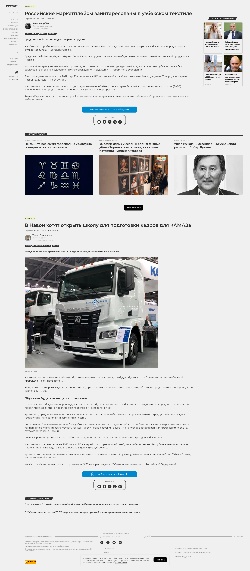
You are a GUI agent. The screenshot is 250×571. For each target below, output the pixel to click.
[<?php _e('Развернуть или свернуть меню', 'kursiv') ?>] (16, 72)
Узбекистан (13, 79)
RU (9, 13)
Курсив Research (11, 38)
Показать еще (134, 208)
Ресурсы (14, 32)
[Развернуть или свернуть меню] (17, 52)
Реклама (14, 62)
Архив (106, 553)
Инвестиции (13, 26)
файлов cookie (121, 563)
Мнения (14, 35)
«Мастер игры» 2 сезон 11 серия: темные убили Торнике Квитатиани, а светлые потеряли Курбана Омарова (129, 147)
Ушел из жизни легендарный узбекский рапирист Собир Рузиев (205, 145)
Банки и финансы (10, 29)
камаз (28, 246)
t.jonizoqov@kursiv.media (42, 240)
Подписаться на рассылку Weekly (116, 533)
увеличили (31, 89)
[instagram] (108, 542)
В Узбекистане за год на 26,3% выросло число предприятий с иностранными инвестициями (82, 512)
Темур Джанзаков (42, 235)
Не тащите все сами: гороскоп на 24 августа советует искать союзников (58, 145)
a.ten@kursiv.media (40, 28)
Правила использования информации (191, 548)
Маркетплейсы (32, 34)
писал (48, 96)
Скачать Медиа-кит (183, 557)
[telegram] (114, 542)
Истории (14, 23)
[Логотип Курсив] (12, 6)
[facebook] (101, 542)
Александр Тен (40, 23)
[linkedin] (120, 542)
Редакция (14, 59)
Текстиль (52, 34)
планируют (88, 377)
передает (172, 46)
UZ (13, 13)
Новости (14, 20)
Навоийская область (41, 246)
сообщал (59, 464)
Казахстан (13, 76)
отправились (107, 444)
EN (17, 13)
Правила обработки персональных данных (193, 553)
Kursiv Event (13, 45)
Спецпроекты (12, 65)
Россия (43, 34)
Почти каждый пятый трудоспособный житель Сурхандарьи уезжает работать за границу (81, 504)
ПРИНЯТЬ (160, 560)
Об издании (109, 548)
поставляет (154, 454)
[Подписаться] (147, 536)
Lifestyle (14, 41)
